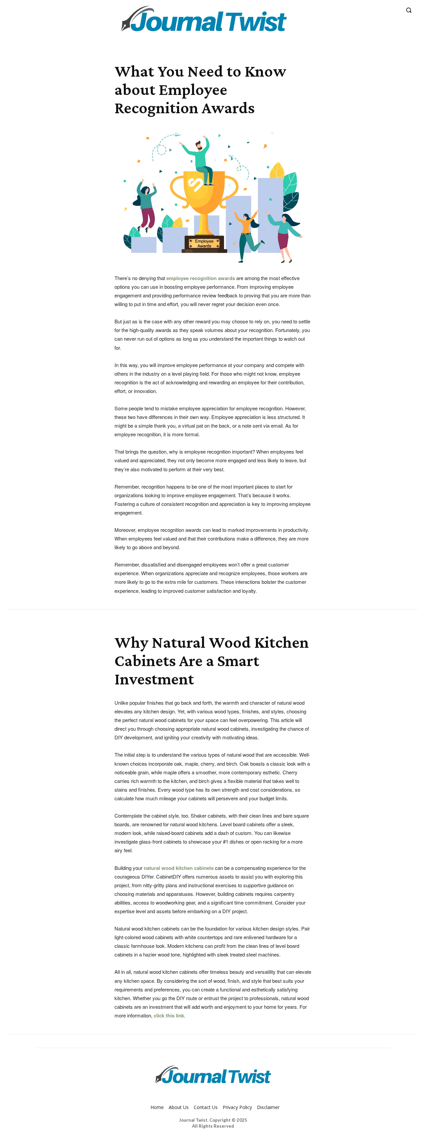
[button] (408, 10)
